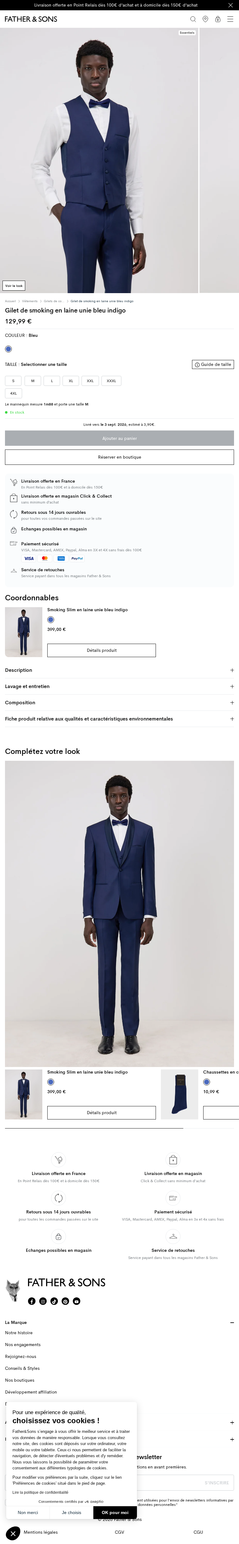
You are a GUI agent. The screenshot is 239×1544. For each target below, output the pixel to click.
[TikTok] (54, 1301)
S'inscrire (217, 1483)
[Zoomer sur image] (99, 160)
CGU (198, 1532)
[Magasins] (205, 19)
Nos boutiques (19, 1380)
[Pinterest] (65, 1301)
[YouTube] (76, 1301)
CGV (119, 1532)
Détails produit (102, 650)
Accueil (10, 301)
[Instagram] (43, 1301)
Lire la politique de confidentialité (40, 1492)
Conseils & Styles (22, 1368)
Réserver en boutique (119, 457)
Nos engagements (22, 1344)
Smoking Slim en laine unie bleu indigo (87, 609)
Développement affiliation (31, 1392)
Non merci (28, 1512)
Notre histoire (19, 1332)
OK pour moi (115, 1512)
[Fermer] (230, 5)
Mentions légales (41, 1532)
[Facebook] (31, 1301)
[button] (13, 1533)
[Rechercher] (193, 19)
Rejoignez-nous (20, 1356)
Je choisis (71, 1512)
